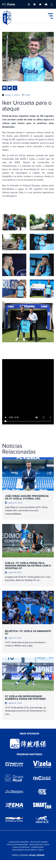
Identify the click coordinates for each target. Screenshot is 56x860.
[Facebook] (34, 4)
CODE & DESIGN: (28, 855)
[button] (4, 88)
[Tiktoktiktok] (52, 4)
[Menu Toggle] (50, 16)
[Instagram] (29, 4)
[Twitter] (40, 4)
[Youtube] (46, 4)
